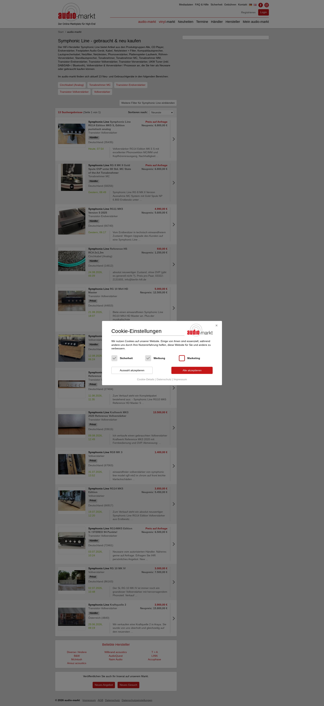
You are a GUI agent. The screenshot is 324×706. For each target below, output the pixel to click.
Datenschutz (164, 379)
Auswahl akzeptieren (132, 370)
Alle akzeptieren (192, 370)
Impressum (180, 379)
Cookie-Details (145, 379)
